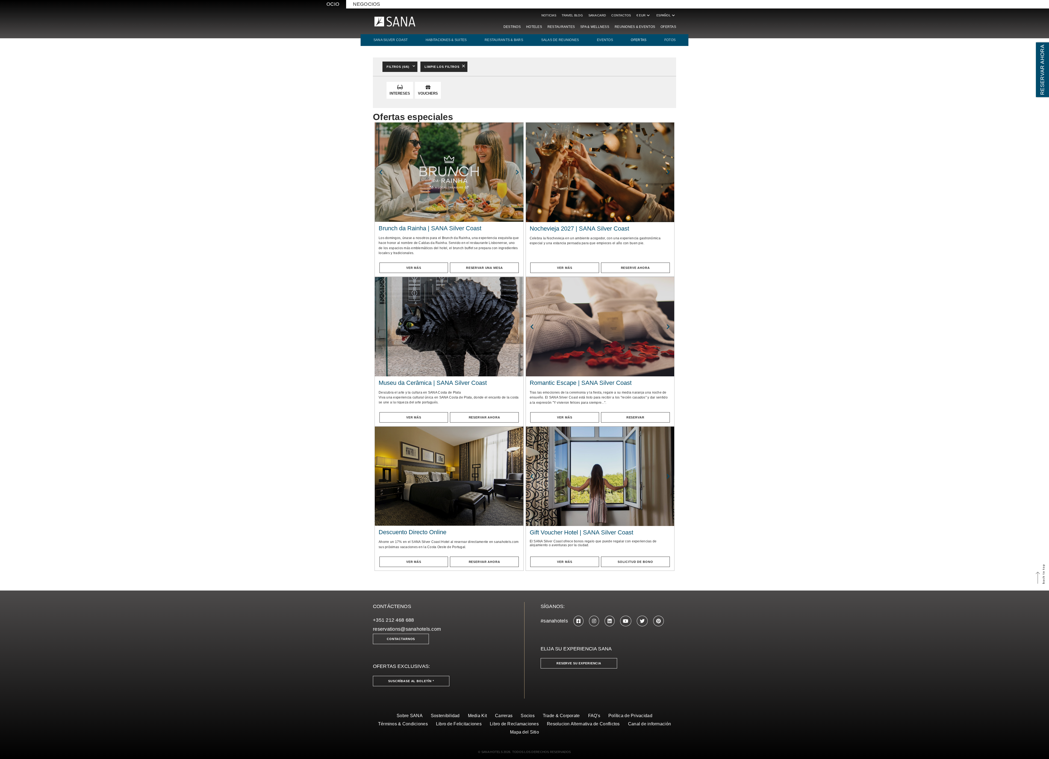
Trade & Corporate (561, 715)
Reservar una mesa (484, 267)
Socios (528, 715)
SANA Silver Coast (390, 40)
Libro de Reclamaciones (514, 724)
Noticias (548, 15)
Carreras (503, 715)
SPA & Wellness (594, 27)
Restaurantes (561, 27)
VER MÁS (413, 267)
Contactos (621, 15)
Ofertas (668, 27)
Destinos (512, 27)
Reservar (635, 417)
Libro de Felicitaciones (459, 724)
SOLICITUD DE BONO (635, 561)
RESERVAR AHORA (1042, 70)
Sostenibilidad (445, 715)
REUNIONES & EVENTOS (635, 27)
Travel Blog (572, 15)
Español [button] (666, 15)
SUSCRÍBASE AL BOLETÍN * (411, 681)
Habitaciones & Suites (446, 40)
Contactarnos (401, 639)
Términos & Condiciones (403, 724)
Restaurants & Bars (504, 40)
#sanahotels (554, 621)
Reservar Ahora (484, 417)
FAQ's (594, 715)
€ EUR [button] (644, 15)
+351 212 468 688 (393, 620)
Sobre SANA (410, 715)
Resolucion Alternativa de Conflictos (583, 724)
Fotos (670, 40)
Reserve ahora (635, 267)
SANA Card (597, 15)
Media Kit (477, 715)
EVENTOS (605, 40)
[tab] (400, 90)
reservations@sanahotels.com (407, 629)
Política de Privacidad (630, 715)
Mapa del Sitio (524, 732)
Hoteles (534, 27)
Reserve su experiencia (578, 663)
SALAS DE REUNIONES (560, 40)
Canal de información (649, 724)
